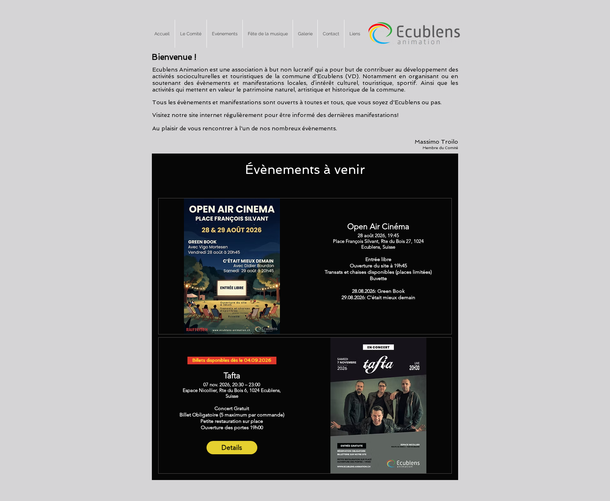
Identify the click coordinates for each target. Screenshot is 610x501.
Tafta (232, 375)
